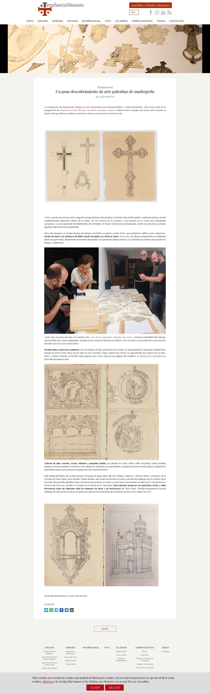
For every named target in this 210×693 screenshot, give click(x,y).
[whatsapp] (51, 610)
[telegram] (56, 610)
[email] (46, 610)
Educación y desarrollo (70, 653)
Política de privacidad (144, 668)
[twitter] (67, 610)
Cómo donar (121, 655)
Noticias (72, 21)
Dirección (144, 655)
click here (48, 681)
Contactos (177, 21)
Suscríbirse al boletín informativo (150, 5)
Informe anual (91, 21)
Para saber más (70, 657)
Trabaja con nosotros (144, 664)
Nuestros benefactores (121, 660)
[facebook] (61, 610)
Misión (144, 651)
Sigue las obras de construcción (49, 664)
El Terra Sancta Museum (49, 653)
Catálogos (165, 651)
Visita (30, 21)
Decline (114, 687)
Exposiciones (70, 664)
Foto (108, 21)
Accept (95, 687)
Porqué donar (121, 651)
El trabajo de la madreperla (150, 356)
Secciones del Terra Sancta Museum (49, 658)
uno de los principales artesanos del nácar (111, 337)
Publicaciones (70, 661)
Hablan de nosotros (49, 668)
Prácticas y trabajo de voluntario (144, 660)
